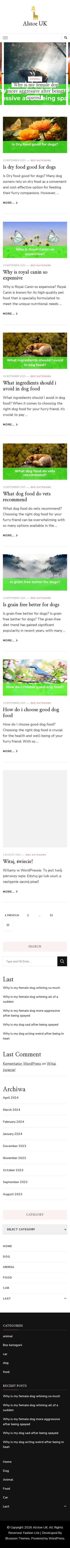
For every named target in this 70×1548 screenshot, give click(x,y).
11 (52, 915)
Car (6, 1288)
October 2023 (13, 1170)
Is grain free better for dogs (31, 605)
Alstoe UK (35, 23)
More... (9, 203)
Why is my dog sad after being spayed (30, 1024)
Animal (9, 1267)
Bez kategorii (41, 160)
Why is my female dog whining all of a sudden (30, 999)
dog (6, 1363)
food (35, 85)
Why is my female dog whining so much (31, 988)
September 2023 (15, 1182)
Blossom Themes (17, 1538)
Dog (6, 1256)
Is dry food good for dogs (29, 167)
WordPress (56, 1538)
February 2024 (13, 1122)
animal (8, 1336)
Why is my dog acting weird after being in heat (33, 1036)
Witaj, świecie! (18, 861)
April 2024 (10, 1098)
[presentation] (3, 74)
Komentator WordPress (22, 1063)
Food (7, 1277)
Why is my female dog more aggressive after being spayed (31, 1013)
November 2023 (14, 1158)
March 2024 (11, 1110)
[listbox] (35, 73)
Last (7, 1298)
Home (7, 1246)
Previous (13, 915)
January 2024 (12, 1134)
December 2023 (14, 1146)
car (5, 1354)
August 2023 (12, 1194)
